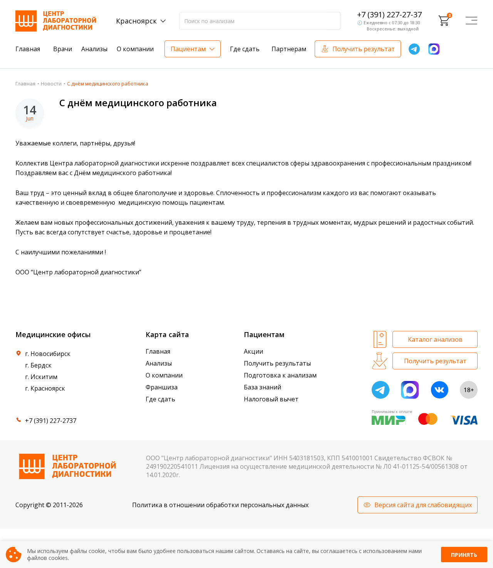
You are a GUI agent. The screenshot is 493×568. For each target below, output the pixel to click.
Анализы (94, 49)
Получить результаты (277, 363)
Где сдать (245, 49)
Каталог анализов (435, 339)
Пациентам (188, 49)
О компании (135, 49)
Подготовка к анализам (280, 375)
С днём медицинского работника (138, 102)
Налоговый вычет (271, 399)
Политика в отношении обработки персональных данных (220, 505)
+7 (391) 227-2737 (50, 420)
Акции (253, 351)
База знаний (262, 387)
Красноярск (136, 21)
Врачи (62, 49)
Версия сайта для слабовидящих (423, 505)
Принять (464, 554)
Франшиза (162, 387)
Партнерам (289, 49)
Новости (51, 83)
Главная (27, 49)
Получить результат (363, 49)
